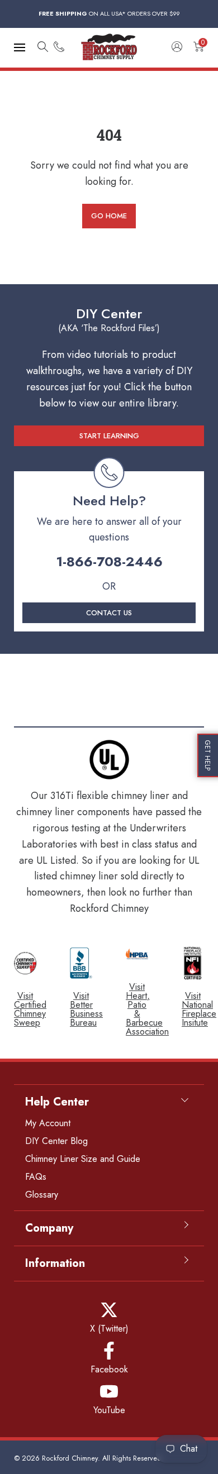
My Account (47, 1123)
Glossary (41, 1194)
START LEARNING (109, 435)
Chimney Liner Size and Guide (82, 1158)
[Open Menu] (19, 47)
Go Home (109, 215)
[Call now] (59, 47)
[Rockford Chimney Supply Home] (109, 48)
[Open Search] (42, 47)
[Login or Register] (177, 47)
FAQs (35, 1176)
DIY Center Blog (56, 1141)
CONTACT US (109, 612)
